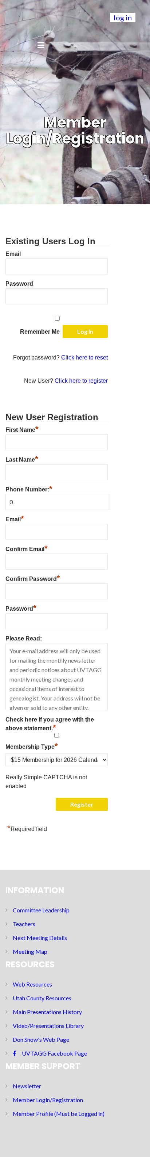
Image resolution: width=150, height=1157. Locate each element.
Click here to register (81, 381)
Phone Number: (28, 489)
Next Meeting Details (40, 937)
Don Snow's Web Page (41, 1039)
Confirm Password (32, 578)
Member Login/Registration (48, 1099)
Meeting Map (30, 951)
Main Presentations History (47, 1011)
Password (19, 284)
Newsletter (27, 1085)
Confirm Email (26, 548)
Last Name (21, 459)
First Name (22, 429)
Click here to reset (84, 357)
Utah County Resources (42, 998)
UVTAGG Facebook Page (54, 1053)
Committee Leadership (41, 910)
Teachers (24, 923)
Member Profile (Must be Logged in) (58, 1113)
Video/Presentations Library (48, 1025)
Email (13, 254)
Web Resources (32, 984)
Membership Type (31, 746)
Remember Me (40, 332)
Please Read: (23, 638)
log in (123, 17)
